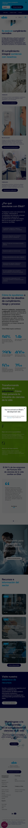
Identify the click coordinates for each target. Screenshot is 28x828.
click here (9, 417)
